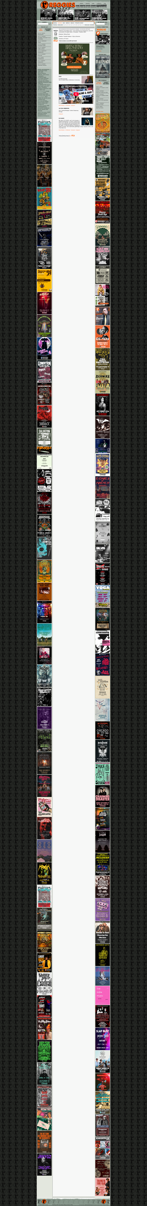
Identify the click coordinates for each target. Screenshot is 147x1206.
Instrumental (45, 69)
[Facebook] (98, 29)
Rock (40, 111)
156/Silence (40, 62)
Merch (68, 23)
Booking (54, 1204)
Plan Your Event (60, 1204)
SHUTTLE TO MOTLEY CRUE (102, 92)
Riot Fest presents (42, 100)
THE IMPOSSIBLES (100, 46)
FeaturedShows (48, 30)
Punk (47, 91)
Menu (55, 23)
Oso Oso (40, 55)
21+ (70, 135)
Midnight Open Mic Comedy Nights (47, 88)
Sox (46, 94)
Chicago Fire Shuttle (44, 95)
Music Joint (60, 24)
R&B (44, 90)
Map (93, 3)
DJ (45, 114)
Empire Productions (45, 82)
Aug (64, 24)
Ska (44, 94)
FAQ (105, 3)
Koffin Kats (40, 34)
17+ (48, 86)
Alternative (42, 85)
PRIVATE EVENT (79, 23)
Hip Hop (40, 72)
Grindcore (45, 103)
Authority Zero (41, 45)
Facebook (73, 130)
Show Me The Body (42, 65)
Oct (67, 24)
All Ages (46, 81)
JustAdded (40, 30)
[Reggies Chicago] (57, 8)
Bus (64, 23)
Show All (55, 24)
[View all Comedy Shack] (56, 38)
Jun (82, 24)
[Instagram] (102, 29)
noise (45, 86)
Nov (69, 24)
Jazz (48, 112)
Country (47, 108)
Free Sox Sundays (42, 79)
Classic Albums (42, 105)
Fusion (45, 113)
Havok (39, 42)
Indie (47, 102)
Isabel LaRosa (41, 48)
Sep (66, 24)
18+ (42, 98)
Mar (76, 24)
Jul (83, 24)
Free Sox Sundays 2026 (41, 91)
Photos (88, 3)
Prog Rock (46, 74)
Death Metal (42, 73)
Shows (60, 23)
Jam (48, 105)
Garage (40, 94)
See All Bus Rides (99, 111)
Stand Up (41, 104)
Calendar (92, 24)
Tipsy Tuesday (42, 87)
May (80, 24)
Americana (41, 99)
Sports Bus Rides (106, 83)
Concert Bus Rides (99, 83)
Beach (72, 23)
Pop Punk (40, 86)
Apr (78, 24)
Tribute (40, 83)
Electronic (41, 102)
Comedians (41, 76)
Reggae (40, 113)
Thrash (40, 81)
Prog (48, 85)
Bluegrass (41, 114)
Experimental (42, 107)
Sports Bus (42, 77)
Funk (39, 98)
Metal (40, 75)
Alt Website (67, 105)
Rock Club (87, 24)
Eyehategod (41, 58)
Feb (75, 24)
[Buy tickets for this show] (56, 41)
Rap (44, 92)
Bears (39, 109)
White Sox (45, 109)
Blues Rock (47, 98)
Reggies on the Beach (43, 116)
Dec (71, 24)
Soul (39, 69)
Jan (73, 24)
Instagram (73, 105)
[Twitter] (100, 29)
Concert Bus (42, 70)
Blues (40, 90)
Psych (40, 103)
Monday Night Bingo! (42, 112)
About (81, 3)
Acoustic (41, 108)
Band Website (62, 105)
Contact (99, 3)
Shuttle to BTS (99, 104)
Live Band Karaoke (43, 78)
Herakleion (40, 52)
